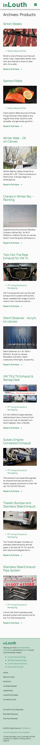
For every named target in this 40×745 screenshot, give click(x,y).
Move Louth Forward (15, 667)
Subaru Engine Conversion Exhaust (17, 441)
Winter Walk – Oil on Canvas (14, 139)
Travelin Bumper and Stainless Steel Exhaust (19, 504)
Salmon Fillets (12, 81)
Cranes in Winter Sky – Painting (18, 198)
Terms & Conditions (9, 732)
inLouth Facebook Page (16, 657)
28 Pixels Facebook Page (17, 660)
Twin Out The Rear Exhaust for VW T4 (15, 256)
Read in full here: (11, 69)
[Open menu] (35, 4)
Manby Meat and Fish (16, 51)
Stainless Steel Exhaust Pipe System (19, 568)
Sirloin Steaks (12, 24)
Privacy (19, 732)
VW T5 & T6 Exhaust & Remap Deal (18, 378)
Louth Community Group (17, 663)
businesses (7, 650)
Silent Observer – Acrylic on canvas (19, 319)
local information (23, 647)
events (25, 650)
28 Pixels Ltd (26, 728)
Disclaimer (26, 732)
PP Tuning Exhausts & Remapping (17, 286)
